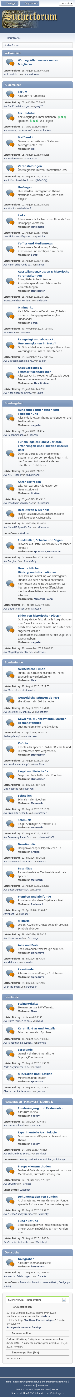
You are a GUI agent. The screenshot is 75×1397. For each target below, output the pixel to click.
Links (21, 215)
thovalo (42, 1042)
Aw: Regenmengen (13, 435)
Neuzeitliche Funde (31, 669)
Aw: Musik (8, 208)
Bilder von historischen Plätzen (40, 615)
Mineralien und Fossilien (35, 1074)
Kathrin (45, 1316)
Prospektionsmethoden (34, 1166)
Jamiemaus (37, 226)
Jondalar (40, 236)
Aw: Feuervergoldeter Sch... (18, 837)
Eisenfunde (26, 969)
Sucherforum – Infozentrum (24, 1299)
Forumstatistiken (21, 1306)
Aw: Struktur (10, 1183)
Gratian (44, 383)
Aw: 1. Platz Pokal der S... (16, 180)
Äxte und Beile (28, 945)
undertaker (42, 300)
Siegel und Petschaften (34, 771)
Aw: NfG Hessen (12, 474)
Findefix (42, 1276)
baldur (42, 360)
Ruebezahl (37, 904)
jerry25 (39, 106)
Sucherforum (32, 74)
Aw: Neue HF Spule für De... (18, 527)
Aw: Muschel (10, 690)
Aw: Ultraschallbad (13, 1125)
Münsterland (32, 474)
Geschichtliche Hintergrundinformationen (37, 570)
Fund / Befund (28, 1221)
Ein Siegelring (10, 788)
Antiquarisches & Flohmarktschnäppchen (35, 369)
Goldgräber (26, 1259)
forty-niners (38, 1266)
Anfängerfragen (29, 482)
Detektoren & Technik (33, 510)
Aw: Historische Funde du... (17, 264)
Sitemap (55, 1389)
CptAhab (33, 435)
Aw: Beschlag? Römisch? (16, 889)
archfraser (31, 986)
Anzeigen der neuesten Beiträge (24, 1327)
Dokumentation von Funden (38, 1196)
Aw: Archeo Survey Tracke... (18, 1214)
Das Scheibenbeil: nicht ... (17, 1242)
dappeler (36, 425)
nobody (35, 1115)
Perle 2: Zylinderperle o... (16, 1067)
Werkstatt (25, 533)
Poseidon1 (29, 962)
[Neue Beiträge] (10, 62)
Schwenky (43, 1214)
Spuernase (40, 551)
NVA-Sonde (9, 332)
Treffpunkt (25, 137)
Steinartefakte (28, 1003)
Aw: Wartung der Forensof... (18, 130)
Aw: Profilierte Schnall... (15, 813)
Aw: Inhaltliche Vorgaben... (17, 503)
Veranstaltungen (30, 166)
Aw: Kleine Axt (11, 962)
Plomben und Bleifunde (34, 896)
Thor (36, 383)
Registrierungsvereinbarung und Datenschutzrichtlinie (40, 1381)
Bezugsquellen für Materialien (36, 1159)
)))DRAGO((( (41, 180)
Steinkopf (41, 1153)
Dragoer (24, 914)
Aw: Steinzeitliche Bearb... (17, 1153)
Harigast (26, 1183)
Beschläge (25, 868)
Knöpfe (23, 743)
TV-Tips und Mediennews (35, 243)
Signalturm (37, 952)
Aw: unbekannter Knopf (15, 764)
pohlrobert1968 (46, 837)
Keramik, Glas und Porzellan (38, 1028)
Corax (34, 255)
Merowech (40, 599)
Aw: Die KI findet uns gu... (16, 106)
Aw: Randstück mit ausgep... (18, 1042)
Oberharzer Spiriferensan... (18, 1091)
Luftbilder (25, 1189)
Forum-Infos (26, 113)
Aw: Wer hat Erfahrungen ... (18, 1276)
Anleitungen (59, 1159)
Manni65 (25, 332)
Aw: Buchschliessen (13, 608)
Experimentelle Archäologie (37, 1132)
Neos (34, 1011)
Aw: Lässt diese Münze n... (17, 712)
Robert (42, 861)
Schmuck (24, 820)
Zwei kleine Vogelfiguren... (17, 236)
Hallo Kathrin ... (11, 74)
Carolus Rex (44, 130)
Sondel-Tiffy (30, 561)
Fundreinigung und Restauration (41, 1108)
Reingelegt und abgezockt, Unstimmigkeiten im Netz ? (37, 341)
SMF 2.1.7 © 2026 (24, 1389)
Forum (22, 92)
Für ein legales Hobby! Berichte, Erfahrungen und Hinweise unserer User (43, 446)
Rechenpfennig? (11, 736)
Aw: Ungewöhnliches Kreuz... (18, 861)
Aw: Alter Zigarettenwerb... (17, 393)
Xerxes (40, 264)
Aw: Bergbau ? (11, 561)
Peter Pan (28, 788)
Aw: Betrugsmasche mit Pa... (18, 360)
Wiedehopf (25, 208)
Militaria (24, 921)
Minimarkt (25, 307)
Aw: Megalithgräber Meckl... (18, 652)
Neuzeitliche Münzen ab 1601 (38, 697)
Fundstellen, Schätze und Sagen (40, 540)
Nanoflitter (42, 712)
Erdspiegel (33, 938)
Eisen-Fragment (11, 986)
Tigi (33, 148)
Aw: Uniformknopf (13, 938)
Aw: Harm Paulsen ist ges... (17, 1021)
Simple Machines (42, 1389)
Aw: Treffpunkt (11, 158)
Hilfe (8, 1381)
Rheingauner (43, 503)
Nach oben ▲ (44, 1385)
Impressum (29, 1385)
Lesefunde (25, 1049)
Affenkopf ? (9, 914)
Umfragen (25, 187)
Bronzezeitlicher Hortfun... (17, 300)
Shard (40, 393)
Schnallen (25, 795)
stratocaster (30, 158)
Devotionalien (28, 844)
